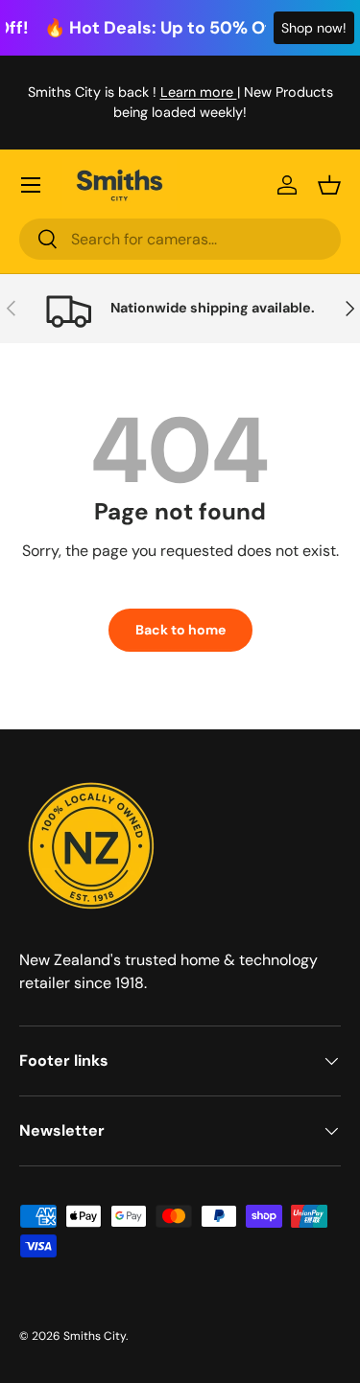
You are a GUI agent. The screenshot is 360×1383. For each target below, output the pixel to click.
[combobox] (180, 239)
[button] (329, 185)
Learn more (198, 92)
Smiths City (94, 1336)
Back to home (180, 629)
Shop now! (314, 27)
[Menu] (31, 185)
